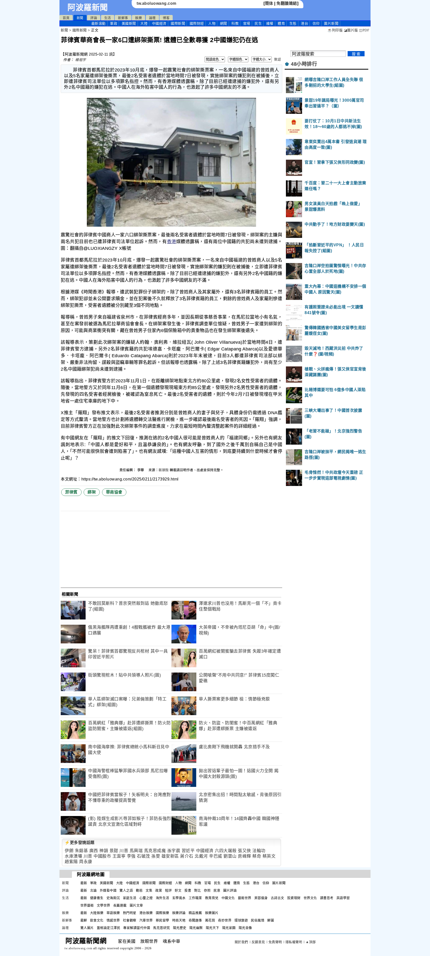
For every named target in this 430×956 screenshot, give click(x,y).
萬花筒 (210, 920)
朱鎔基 (81, 850)
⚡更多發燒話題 (80, 842)
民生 (258, 23)
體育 (281, 23)
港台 (304, 23)
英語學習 (343, 898)
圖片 (331, 23)
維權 (269, 23)
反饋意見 (258, 942)
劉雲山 (230, 856)
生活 (107, 18)
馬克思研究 (161, 928)
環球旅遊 (241, 920)
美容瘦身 (261, 898)
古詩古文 (277, 898)
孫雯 (155, 856)
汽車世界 (146, 920)
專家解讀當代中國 (136, 928)
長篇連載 (120, 905)
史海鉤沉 (113, 898)
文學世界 (103, 905)
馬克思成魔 (155, 850)
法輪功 (259, 850)
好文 (178, 890)
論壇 (152, 18)
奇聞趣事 (195, 920)
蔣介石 (186, 856)
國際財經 (197, 23)
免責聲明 (275, 942)
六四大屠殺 (226, 850)
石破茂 (143, 856)
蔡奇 (256, 856)
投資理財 (294, 898)
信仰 (316, 23)
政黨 (158, 890)
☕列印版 (335, 30)
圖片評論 (230, 890)
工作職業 (195, 898)
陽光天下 (212, 928)
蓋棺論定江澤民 (108, 928)
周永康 (85, 861)
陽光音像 (245, 928)
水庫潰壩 (73, 856)
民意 (217, 890)
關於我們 (241, 942)
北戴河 (201, 856)
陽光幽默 (196, 928)
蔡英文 (269, 856)
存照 (207, 890)
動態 (139, 890)
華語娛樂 (113, 913)
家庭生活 (129, 898)
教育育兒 (211, 898)
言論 (93, 890)
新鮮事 (123, 18)
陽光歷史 (179, 928)
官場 (246, 23)
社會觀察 (129, 920)
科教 (235, 23)
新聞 (80, 18)
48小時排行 (304, 64)
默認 (277, 59)
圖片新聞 (279, 883)
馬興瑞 (136, 850)
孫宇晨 (173, 850)
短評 (168, 890)
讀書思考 (326, 898)
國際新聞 (178, 23)
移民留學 (162, 920)
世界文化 (310, 898)
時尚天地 (179, 920)
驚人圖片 (87, 928)
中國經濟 (159, 23)
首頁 (66, 18)
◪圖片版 (351, 30)
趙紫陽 (71, 861)
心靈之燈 (146, 898)
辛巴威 (215, 856)
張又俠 (244, 850)
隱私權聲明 (293, 942)
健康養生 (97, 898)
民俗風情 (257, 920)
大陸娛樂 (97, 913)
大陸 (144, 23)
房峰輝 (244, 856)
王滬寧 (119, 856)
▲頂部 (311, 942)
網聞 (223, 23)
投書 (187, 890)
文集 (149, 890)
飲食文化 (97, 920)
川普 (123, 850)
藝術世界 (244, 898)
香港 (171, 241)
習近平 (188, 850)
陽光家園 (229, 928)
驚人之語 (126, 890)
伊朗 (69, 850)
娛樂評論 (179, 913)
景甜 (113, 850)
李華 (141, 470)
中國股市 (102, 856)
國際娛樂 (162, 913)
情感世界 (113, 920)
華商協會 (114, 492)
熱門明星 (129, 913)
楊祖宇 (80, 60)
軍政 (113, 23)
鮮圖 (270, 920)
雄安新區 (170, 856)
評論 (93, 18)
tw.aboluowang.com (156, 3)
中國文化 (228, 898)
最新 (98, 23)
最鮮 (83, 920)
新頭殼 (164, 470)
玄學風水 (179, 898)
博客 (166, 18)
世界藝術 (87, 905)
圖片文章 (136, 905)
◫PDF (364, 30)
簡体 (269, 3)
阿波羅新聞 (87, 7)
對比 (197, 890)
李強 (131, 856)
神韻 (103, 850)
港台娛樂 (146, 913)
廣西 (93, 850)
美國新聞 (129, 23)
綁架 (92, 492)
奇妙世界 (224, 920)
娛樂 (138, 18)
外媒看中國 (108, 890)
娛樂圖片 (211, 913)
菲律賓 (71, 492)
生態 (293, 23)
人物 (211, 23)
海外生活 (162, 898)
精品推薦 (195, 913)
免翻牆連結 (286, 3)
